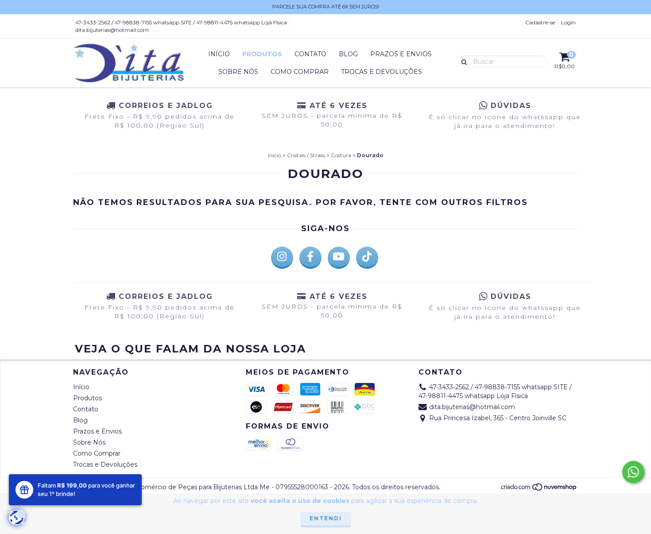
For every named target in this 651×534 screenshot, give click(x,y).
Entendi (326, 518)
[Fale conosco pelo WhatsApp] (633, 472)
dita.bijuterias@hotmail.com (112, 30)
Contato (310, 54)
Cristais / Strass (306, 155)
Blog (348, 54)
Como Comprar (300, 72)
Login (568, 22)
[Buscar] (462, 61)
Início (219, 54)
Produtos (262, 54)
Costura (341, 155)
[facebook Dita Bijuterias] (310, 258)
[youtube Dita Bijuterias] (339, 258)
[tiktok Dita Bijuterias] (367, 258)
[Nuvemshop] (539, 489)
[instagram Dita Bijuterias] (282, 258)
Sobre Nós (238, 72)
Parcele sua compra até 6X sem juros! (325, 7)
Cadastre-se (540, 22)
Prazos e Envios (401, 54)
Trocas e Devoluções (381, 72)
